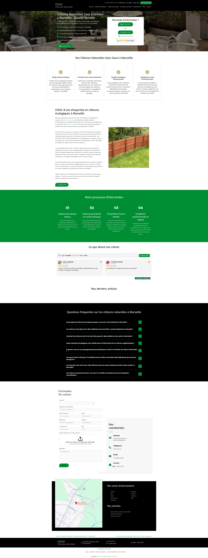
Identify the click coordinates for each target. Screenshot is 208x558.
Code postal (63, 426)
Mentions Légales (100, 552)
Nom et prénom (64, 413)
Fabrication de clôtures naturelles (120, 512)
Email (83, 413)
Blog (87, 552)
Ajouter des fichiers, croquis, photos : (70, 433)
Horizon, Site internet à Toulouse (107, 556)
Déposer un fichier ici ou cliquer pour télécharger (80, 442)
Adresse (84, 420)
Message (62, 448)
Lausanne (134, 496)
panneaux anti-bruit (71, 124)
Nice (112, 494)
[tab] (104, 322)
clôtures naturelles (68, 120)
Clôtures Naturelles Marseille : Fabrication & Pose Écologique (134, 536)
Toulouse (113, 500)
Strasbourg (114, 498)
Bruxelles (133, 492)
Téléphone (62, 420)
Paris (112, 496)
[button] (109, 2)
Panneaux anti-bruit (116, 514)
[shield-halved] (119, 36)
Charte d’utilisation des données (116, 552)
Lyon (132, 498)
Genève (133, 494)
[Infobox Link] (118, 438)
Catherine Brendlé (117, 262)
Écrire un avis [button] (144, 255)
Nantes (113, 492)
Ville (82, 426)
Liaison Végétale (68, 262)
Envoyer (64, 465)
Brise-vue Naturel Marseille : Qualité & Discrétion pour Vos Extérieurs (75, 536)
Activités (92, 552)
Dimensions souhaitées (66, 407)
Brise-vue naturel (115, 516)
